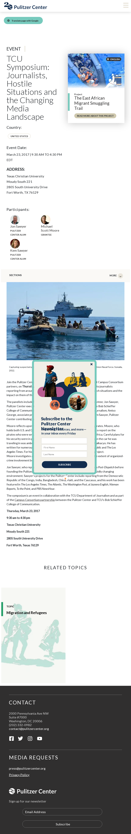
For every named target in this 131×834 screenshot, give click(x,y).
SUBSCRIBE (64, 464)
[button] (64, 423)
